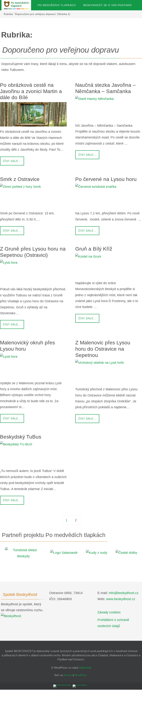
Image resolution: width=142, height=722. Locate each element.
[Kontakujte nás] (80, 686)
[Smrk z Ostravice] (33, 196)
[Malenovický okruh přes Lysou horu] (33, 366)
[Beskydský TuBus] (33, 453)
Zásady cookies (109, 612)
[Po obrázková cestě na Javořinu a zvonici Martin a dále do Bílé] (33, 114)
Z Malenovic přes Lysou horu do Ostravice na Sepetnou (102, 349)
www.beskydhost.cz (120, 599)
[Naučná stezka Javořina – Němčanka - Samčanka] (108, 108)
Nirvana (68, 675)
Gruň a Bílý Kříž (93, 249)
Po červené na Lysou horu (106, 179)
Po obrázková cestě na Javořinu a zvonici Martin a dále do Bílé (31, 91)
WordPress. (81, 675)
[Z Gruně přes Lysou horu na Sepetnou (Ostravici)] (33, 272)
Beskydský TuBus (20, 437)
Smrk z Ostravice (20, 179)
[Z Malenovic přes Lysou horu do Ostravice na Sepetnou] (108, 372)
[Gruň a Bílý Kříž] (108, 266)
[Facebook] (62, 686)
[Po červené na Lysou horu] (108, 196)
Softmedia (85, 667)
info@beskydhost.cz (123, 593)
